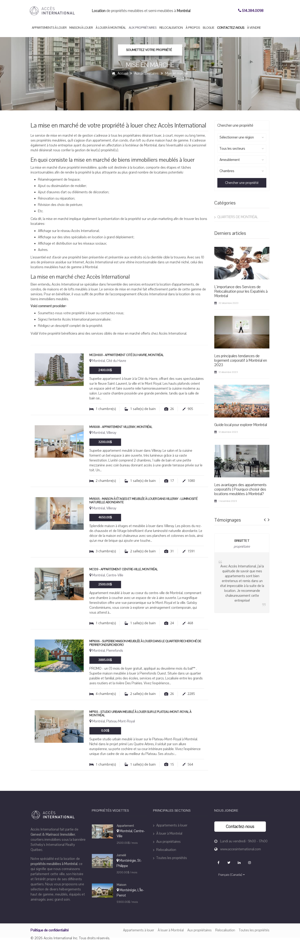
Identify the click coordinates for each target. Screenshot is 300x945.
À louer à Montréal (111, 28)
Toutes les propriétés (171, 858)
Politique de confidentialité (50, 930)
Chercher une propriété (242, 182)
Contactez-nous (230, 28)
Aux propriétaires (143, 28)
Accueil (123, 73)
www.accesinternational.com (240, 849)
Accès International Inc (61, 938)
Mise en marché (176, 73)
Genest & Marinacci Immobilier (53, 834)
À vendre (254, 28)
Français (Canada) (230, 875)
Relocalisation (171, 28)
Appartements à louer (49, 28)
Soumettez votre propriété (149, 50)
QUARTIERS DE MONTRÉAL (237, 217)
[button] (265, 518)
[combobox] (242, 137)
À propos (193, 28)
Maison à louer (81, 28)
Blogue (208, 28)
